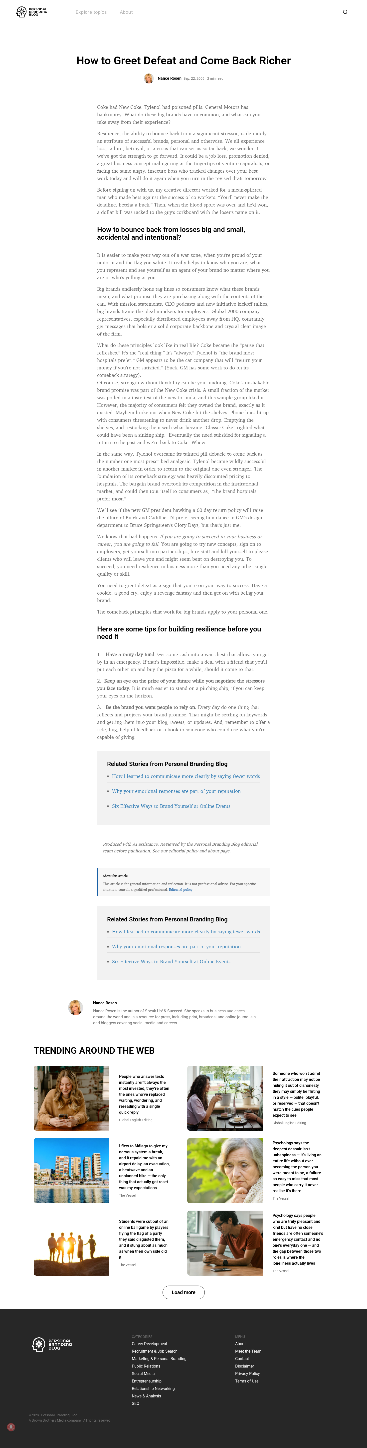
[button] (184, 1292)
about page (218, 850)
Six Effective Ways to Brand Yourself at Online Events (171, 806)
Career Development (149, 1343)
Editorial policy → (183, 889)
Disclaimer (244, 1366)
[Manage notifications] (11, 1427)
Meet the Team (248, 1351)
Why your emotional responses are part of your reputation (176, 791)
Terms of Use (246, 1381)
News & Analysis (146, 1396)
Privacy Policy (247, 1373)
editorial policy (183, 850)
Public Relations (146, 1366)
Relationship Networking (153, 1388)
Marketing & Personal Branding (159, 1358)
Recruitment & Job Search (155, 1351)
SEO (135, 1403)
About (126, 12)
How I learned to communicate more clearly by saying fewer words (186, 776)
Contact (242, 1358)
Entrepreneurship (147, 1381)
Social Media (143, 1373)
